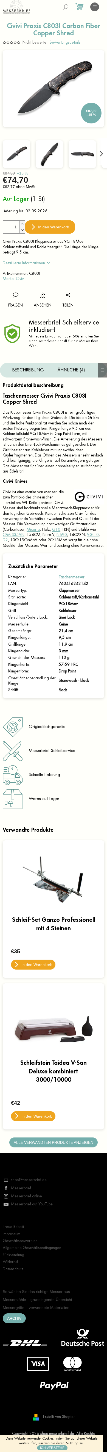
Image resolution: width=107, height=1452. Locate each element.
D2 (5, 540)
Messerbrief (21, 1188)
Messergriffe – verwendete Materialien (36, 1307)
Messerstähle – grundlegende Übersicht (37, 1299)
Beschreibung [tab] (28, 370)
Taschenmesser (72, 577)
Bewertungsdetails (65, 42)
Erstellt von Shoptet (59, 1417)
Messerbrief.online (26, 1196)
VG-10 (93, 535)
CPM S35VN (13, 535)
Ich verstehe (52, 1448)
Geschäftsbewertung (20, 1241)
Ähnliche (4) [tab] (71, 370)
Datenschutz (13, 1269)
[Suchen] (65, 6)
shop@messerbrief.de (29, 1180)
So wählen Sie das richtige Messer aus (36, 1291)
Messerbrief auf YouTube (32, 1204)
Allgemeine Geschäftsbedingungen (32, 1248)
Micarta (33, 529)
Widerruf (10, 1262)
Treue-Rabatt (13, 1227)
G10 (56, 529)
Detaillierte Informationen (24, 263)
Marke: (13, 279)
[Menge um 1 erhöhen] (22, 224)
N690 (62, 535)
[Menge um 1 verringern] (22, 230)
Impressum (11, 1234)
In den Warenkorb (53, 227)
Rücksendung (13, 1255)
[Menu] (94, 6)
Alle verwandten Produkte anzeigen (53, 1142)
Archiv (14, 1318)
